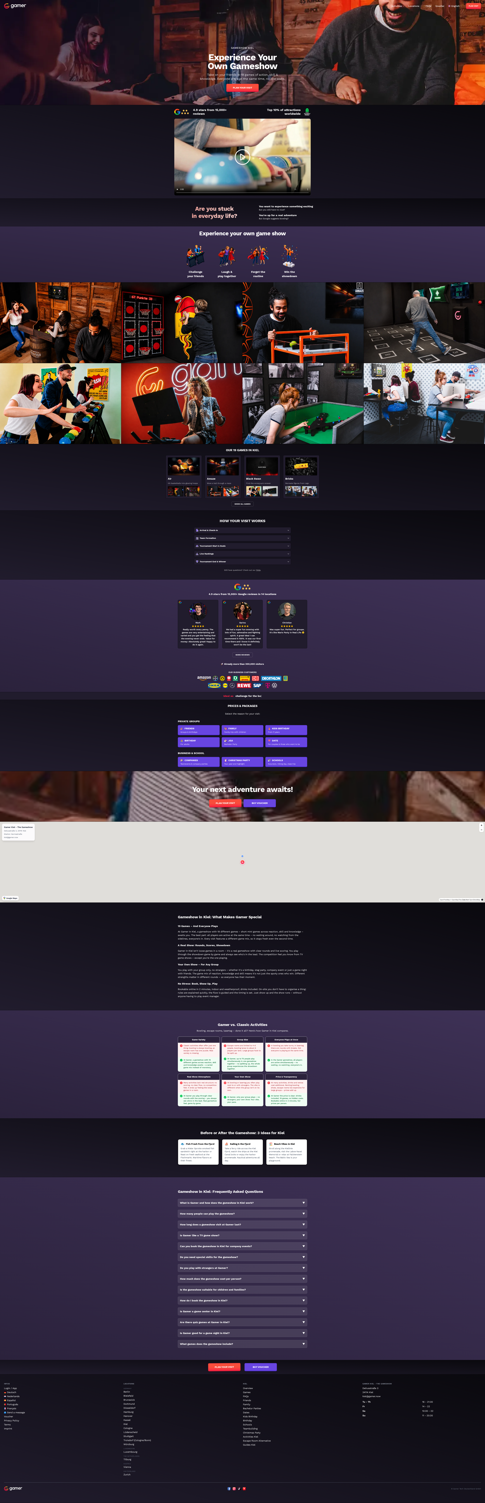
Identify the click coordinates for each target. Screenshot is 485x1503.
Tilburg (127, 1459)
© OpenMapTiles (456, 900)
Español (11, 1400)
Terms (7, 1424)
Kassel (127, 1420)
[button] (242, 856)
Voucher (439, 6)
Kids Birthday (250, 1416)
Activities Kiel (250, 1436)
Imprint (8, 1428)
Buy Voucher (260, 803)
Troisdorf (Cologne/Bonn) (137, 1440)
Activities (397, 6)
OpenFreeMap (445, 900)
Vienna (127, 1467)
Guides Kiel (249, 1444)
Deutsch (11, 1392)
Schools (247, 1424)
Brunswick (129, 1399)
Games (246, 1392)
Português (12, 1404)
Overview (248, 1388)
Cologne (128, 1428)
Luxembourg (130, 1451)
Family (246, 1404)
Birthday (247, 1420)
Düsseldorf (129, 1408)
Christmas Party (251, 1432)
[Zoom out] (481, 829)
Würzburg (129, 1444)
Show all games (242, 504)
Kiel (126, 1424)
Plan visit (473, 6)
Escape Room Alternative (257, 1440)
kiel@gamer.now (371, 1396)
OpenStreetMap (474, 900)
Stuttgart (129, 1436)
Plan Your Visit (242, 87)
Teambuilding (250, 1428)
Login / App (10, 1388)
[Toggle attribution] (482, 899)
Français (11, 1408)
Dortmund (129, 1404)
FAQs (428, 6)
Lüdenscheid (130, 1432)
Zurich (127, 1474)
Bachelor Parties (252, 1408)
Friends (247, 1400)
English (455, 6)
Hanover (128, 1416)
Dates (246, 1412)
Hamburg (129, 1412)
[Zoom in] (481, 825)
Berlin (127, 1391)
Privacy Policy (11, 1420)
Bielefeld (128, 1395)
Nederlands (13, 1396)
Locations (413, 6)
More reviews (243, 655)
